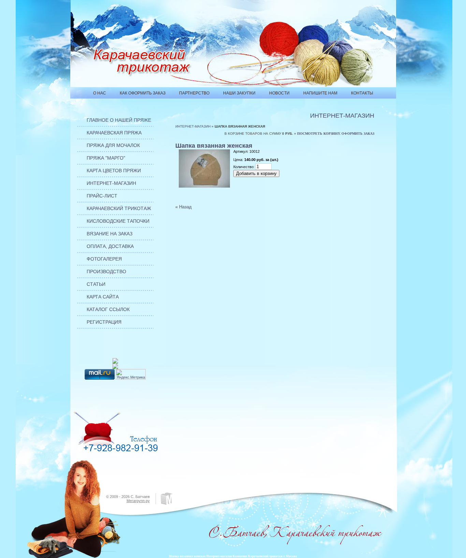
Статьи (96, 284)
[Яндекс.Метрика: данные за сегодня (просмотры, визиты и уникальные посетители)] (131, 374)
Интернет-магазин (111, 183)
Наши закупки (239, 93)
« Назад (183, 206)
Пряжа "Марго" (106, 158)
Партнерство (194, 93)
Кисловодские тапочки (118, 221)
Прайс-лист (102, 196)
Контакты (362, 93)
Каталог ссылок (108, 309)
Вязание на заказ (109, 233)
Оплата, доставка (110, 246)
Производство (106, 271)
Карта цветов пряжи (114, 170)
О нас (99, 93)
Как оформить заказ (142, 93)
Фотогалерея (104, 259)
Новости (279, 93)
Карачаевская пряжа (114, 132)
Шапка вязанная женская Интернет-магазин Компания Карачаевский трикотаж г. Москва (233, 556)
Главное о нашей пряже (119, 120)
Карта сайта (103, 296)
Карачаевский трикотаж (119, 208)
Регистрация (104, 322)
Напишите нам (320, 93)
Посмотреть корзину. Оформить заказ (335, 133)
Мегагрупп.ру (138, 501)
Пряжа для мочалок (113, 145)
